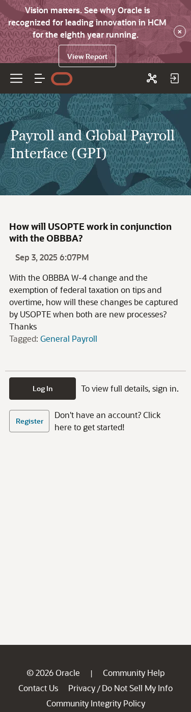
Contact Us (38, 688)
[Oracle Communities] (152, 78)
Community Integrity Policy (95, 703)
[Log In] (174, 78)
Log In (43, 388)
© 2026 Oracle (53, 672)
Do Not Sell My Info (137, 688)
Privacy (81, 688)
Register (29, 421)
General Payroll (68, 338)
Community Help (134, 672)
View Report (87, 56)
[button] (40, 78)
